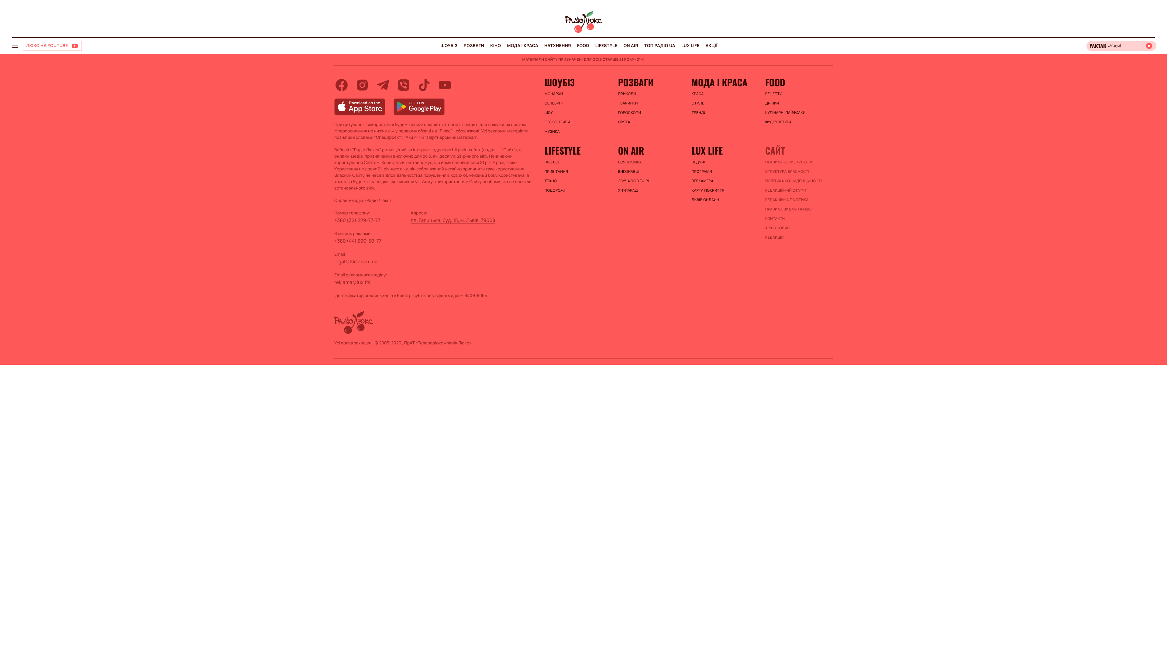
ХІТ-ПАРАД (628, 190)
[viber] (403, 85)
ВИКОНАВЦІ (628, 171)
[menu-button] (15, 45)
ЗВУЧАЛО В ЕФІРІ (633, 181)
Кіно (495, 46)
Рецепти (773, 93)
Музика (552, 131)
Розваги (474, 46)
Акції (712, 46)
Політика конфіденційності (793, 181)
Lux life (690, 46)
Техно (551, 181)
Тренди (699, 112)
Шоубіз (448, 46)
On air (631, 46)
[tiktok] (424, 85)
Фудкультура (778, 122)
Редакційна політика (787, 199)
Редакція (774, 237)
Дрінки (772, 103)
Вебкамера (703, 181)
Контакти (775, 218)
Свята (624, 122)
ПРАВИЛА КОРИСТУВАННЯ (789, 162)
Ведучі (698, 162)
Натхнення (557, 46)
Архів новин (777, 228)
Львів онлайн (705, 199)
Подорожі (555, 190)
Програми (702, 171)
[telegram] (383, 85)
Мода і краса (523, 46)
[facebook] (341, 85)
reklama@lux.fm (352, 282)
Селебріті (554, 103)
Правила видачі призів (788, 209)
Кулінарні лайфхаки (785, 112)
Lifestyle (606, 46)
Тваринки (628, 103)
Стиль (698, 103)
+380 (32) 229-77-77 (357, 220)
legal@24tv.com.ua (355, 261)
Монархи (554, 93)
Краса (698, 93)
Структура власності (787, 171)
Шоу (549, 112)
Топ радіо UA (659, 46)
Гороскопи (629, 112)
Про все (553, 162)
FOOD (583, 46)
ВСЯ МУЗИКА (630, 162)
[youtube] (445, 85)
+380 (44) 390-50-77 (357, 240)
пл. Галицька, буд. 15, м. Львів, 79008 (453, 220)
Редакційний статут (786, 190)
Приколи (627, 93)
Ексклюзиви (557, 122)
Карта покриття (708, 190)
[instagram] (362, 85)
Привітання (556, 171)
